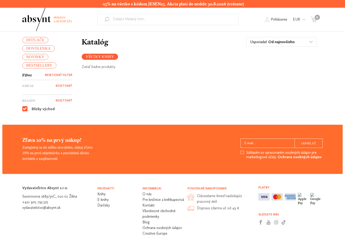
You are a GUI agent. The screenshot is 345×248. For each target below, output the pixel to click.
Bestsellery (39, 65)
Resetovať (64, 85)
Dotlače (35, 40)
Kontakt (148, 205)
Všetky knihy (100, 57)
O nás (147, 194)
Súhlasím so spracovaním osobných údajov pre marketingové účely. (284, 154)
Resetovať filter (58, 75)
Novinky (35, 57)
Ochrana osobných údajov (300, 157)
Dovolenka (38, 48)
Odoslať (308, 143)
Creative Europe (154, 233)
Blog (146, 222)
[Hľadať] (106, 19)
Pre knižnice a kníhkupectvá (163, 199)
